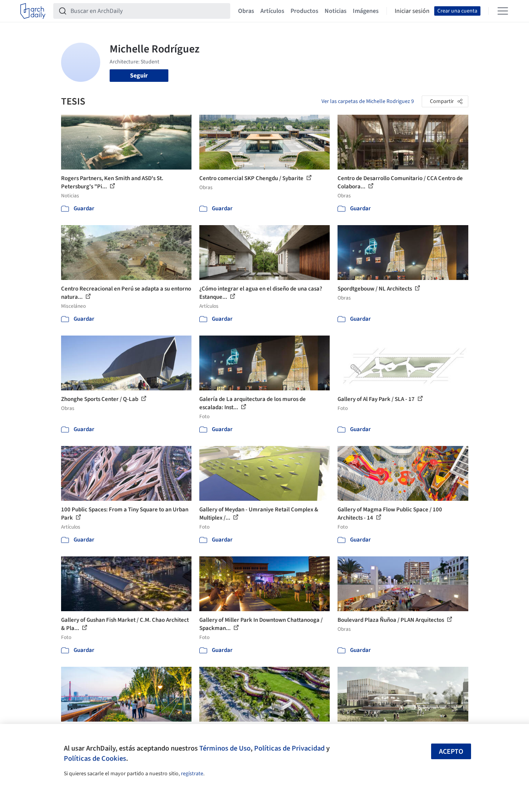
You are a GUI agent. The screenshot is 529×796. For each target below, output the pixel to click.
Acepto (451, 751)
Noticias (336, 11)
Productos (304, 11)
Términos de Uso (225, 748)
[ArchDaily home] (32, 11)
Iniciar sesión (412, 11)
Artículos (272, 11)
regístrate (192, 774)
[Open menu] (503, 11)
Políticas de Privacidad (289, 748)
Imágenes (366, 11)
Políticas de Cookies (95, 758)
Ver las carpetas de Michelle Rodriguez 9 (367, 101)
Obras (246, 11)
